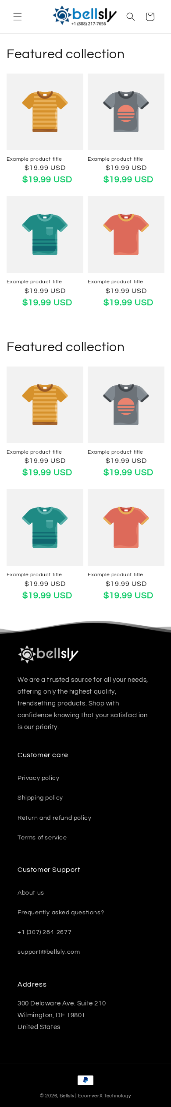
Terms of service (42, 838)
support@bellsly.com (49, 952)
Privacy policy (38, 778)
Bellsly (67, 1095)
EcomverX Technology (104, 1095)
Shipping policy (40, 798)
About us (31, 893)
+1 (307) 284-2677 (44, 932)
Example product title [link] (34, 159)
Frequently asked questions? (61, 913)
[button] (17, 16)
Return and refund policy (54, 818)
